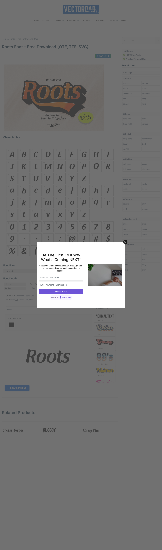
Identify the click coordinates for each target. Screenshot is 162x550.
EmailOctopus (66, 297)
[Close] (125, 242)
